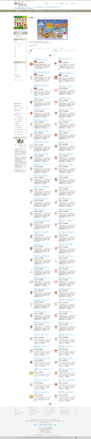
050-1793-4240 (20, 7)
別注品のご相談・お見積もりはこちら (53, 7)
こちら (50, 431)
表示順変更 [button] (56, 50)
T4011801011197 (30, 8)
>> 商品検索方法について (19, 36)
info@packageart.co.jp (40, 7)
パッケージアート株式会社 (44, 427)
